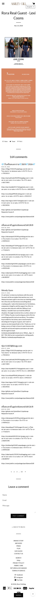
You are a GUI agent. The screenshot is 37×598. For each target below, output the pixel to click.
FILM (18, 548)
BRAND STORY (18, 541)
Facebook (19, 575)
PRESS (18, 546)
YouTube (19, 580)
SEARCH (18, 558)
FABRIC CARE (18, 565)
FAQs (18, 560)
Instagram (19, 577)
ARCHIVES (18, 543)
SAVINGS (18, 595)
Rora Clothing (21, 584)
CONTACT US (18, 553)
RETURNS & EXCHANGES (18, 568)
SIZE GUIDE (18, 551)
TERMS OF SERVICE (18, 570)
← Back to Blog (18, 527)
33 (22, 472)
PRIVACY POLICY (18, 563)
